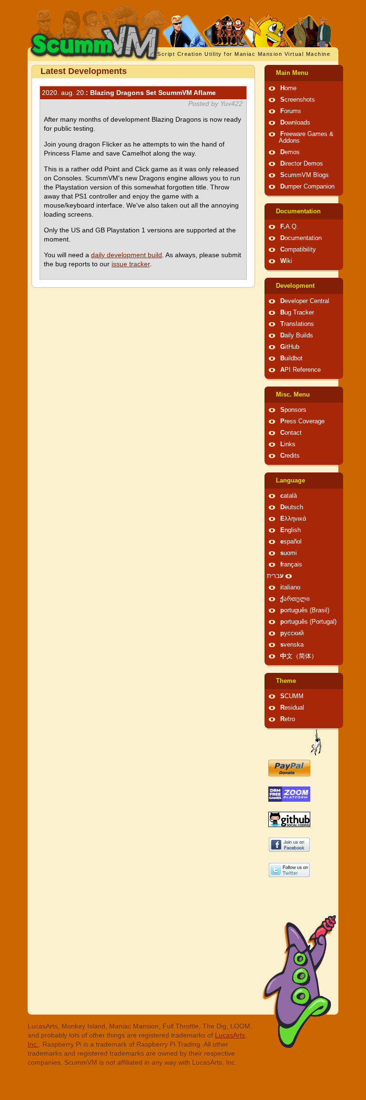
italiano (290, 587)
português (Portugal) (308, 621)
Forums (290, 111)
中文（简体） (298, 656)
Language (290, 480)
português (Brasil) (304, 610)
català (288, 495)
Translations (297, 324)
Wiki (286, 261)
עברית (275, 576)
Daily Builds (296, 335)
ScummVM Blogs (304, 175)
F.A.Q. (289, 226)
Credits (290, 455)
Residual (292, 707)
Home (288, 88)
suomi (288, 553)
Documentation (298, 211)
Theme (286, 681)
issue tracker (131, 264)
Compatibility (298, 249)
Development (295, 286)
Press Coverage (302, 421)
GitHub (289, 347)
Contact (291, 433)
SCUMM (292, 696)
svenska (292, 644)
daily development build (126, 255)
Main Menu (292, 73)
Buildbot (291, 358)
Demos (290, 152)
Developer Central (304, 301)
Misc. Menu (293, 394)
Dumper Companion (307, 186)
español (291, 541)
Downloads (295, 122)
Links (287, 444)
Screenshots (297, 99)
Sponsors (293, 410)
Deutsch (291, 507)
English (290, 530)
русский (292, 633)
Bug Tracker (297, 312)
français (291, 564)
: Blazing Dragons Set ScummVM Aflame (129, 92)
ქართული (295, 599)
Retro (287, 719)
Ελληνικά (293, 518)
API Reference (300, 370)
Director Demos (301, 163)
